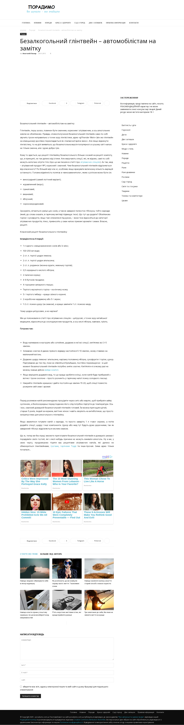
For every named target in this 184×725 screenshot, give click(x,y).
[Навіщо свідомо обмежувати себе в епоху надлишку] (34, 568)
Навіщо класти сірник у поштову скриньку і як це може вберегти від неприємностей (34, 615)
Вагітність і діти (129, 125)
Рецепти (125, 163)
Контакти (133, 23)
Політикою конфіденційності (71, 722)
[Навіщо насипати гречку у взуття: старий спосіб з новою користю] (99, 568)
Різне (124, 167)
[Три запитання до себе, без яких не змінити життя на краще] (99, 600)
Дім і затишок (95, 23)
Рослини (125, 177)
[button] (160, 23)
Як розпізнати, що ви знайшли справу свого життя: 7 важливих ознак (65, 583)
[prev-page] (64, 623)
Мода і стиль (127, 148)
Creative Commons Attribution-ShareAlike (90, 720)
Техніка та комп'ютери (132, 196)
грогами (55, 446)
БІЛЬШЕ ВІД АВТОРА (51, 554)
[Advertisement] (115, 10)
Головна (26, 23)
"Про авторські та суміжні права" (131, 717)
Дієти (124, 134)
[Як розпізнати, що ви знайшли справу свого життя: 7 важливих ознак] (67, 568)
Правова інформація (115, 23)
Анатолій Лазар (29, 53)
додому (23, 30)
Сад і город (79, 23)
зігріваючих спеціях (90, 162)
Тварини (125, 191)
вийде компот (51, 370)
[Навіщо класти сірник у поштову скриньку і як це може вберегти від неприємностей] (34, 600)
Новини (37, 23)
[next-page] (68, 623)
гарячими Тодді (68, 446)
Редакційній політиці (28, 720)
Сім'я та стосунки (130, 186)
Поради (48, 23)
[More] (107, 103)
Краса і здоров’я (63, 23)
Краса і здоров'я (129, 144)
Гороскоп (126, 130)
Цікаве (125, 200)
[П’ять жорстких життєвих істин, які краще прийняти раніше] (67, 600)
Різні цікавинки (128, 172)
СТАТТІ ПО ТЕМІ (29, 554)
